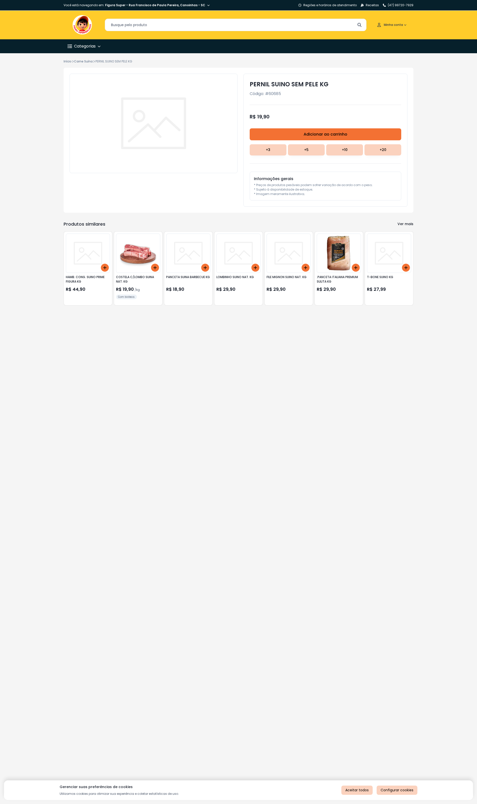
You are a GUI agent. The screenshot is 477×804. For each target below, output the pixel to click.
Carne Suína (83, 61)
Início (68, 61)
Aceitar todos (357, 790)
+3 (268, 149)
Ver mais (405, 223)
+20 (383, 149)
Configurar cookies (397, 790)
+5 (306, 149)
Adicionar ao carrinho (325, 134)
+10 (345, 149)
